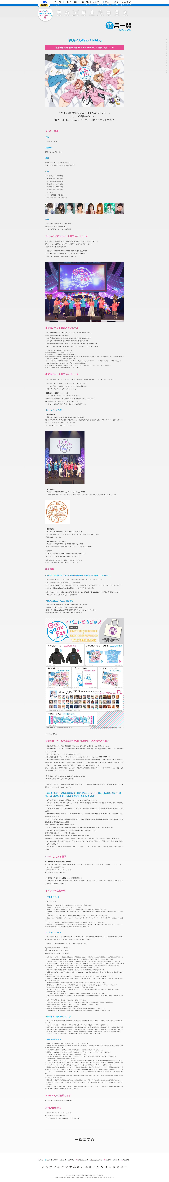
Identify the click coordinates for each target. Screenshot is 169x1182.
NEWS (40, 1160)
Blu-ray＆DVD (96, 1160)
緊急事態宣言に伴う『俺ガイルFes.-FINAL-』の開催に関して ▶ (84, 47)
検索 (57, 5)
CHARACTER (82, 1160)
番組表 (44, 5)
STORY (71, 1160)
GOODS (107, 1160)
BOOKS (116, 1160)
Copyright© (59, 1177)
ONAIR (63, 1160)
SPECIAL (125, 1160)
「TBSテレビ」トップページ (44, 2)
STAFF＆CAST (51, 1160)
